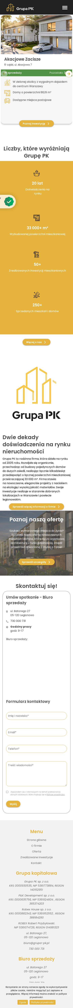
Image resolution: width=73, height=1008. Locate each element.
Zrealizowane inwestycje (36, 857)
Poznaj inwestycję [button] (34, 123)
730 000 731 (18, 621)
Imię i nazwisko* (16, 711)
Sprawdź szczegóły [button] (34, 562)
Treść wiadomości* (17, 761)
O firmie (36, 846)
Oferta (36, 851)
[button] (68, 73)
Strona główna (36, 840)
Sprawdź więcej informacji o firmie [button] (34, 506)
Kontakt (36, 863)
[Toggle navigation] (64, 7)
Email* (11, 728)
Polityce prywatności (56, 794)
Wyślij (13, 804)
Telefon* (12, 744)
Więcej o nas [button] (34, 342)
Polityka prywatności (42, 1002)
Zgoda (22, 1002)
